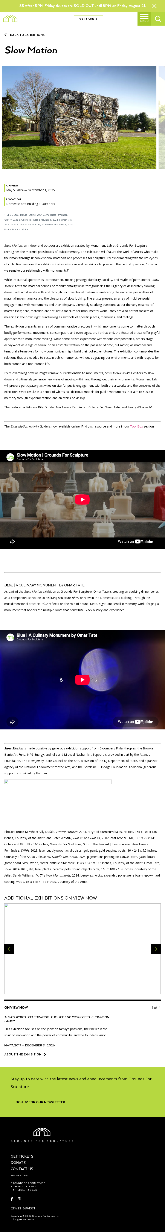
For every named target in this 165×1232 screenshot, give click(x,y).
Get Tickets (88, 18)
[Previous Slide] (9, 949)
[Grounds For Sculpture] (10, 18)
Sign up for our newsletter (40, 1102)
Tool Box (136, 426)
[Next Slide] (156, 949)
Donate (18, 1163)
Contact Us (22, 1169)
